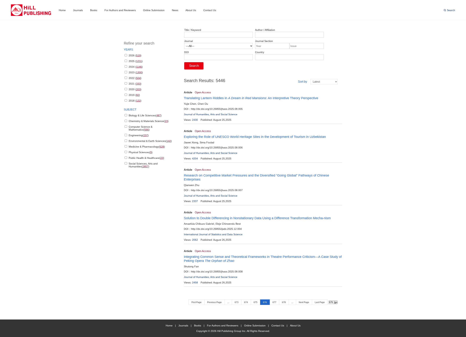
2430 (195, 119)
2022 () (135, 78)
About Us (190, 10)
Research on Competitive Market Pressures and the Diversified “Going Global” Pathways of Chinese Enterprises (256, 177)
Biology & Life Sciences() (145, 115)
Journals (78, 10)
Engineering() (139, 135)
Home (62, 10)
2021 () (135, 83)
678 (284, 302)
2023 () (136, 72)
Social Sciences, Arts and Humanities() (143, 165)
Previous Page (214, 302)
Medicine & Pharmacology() (147, 146)
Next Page (304, 302)
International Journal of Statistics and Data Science (213, 234)
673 (236, 302)
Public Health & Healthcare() (146, 157)
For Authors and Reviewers (120, 10)
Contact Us (209, 10)
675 (255, 302)
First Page (196, 302)
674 (246, 302)
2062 (195, 239)
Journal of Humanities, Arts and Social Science (210, 114)
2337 (195, 201)
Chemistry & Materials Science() (149, 121)
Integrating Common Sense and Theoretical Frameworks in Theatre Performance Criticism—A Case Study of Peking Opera (263, 259)
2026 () (135, 55)
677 (274, 302)
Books (93, 10)
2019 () (134, 95)
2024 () (136, 66)
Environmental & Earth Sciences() (150, 141)
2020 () (135, 89)
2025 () (136, 61)
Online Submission (154, 10)
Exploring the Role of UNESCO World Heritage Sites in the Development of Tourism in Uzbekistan (255, 137)
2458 (195, 282)
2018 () (135, 100)
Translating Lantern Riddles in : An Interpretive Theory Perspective (251, 98)
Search (451, 10)
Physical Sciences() (141, 152)
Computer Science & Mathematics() (140, 128)
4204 (195, 158)
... (228, 302)
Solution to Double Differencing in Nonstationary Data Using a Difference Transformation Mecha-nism (257, 218)
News (175, 10)
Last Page (320, 302)
